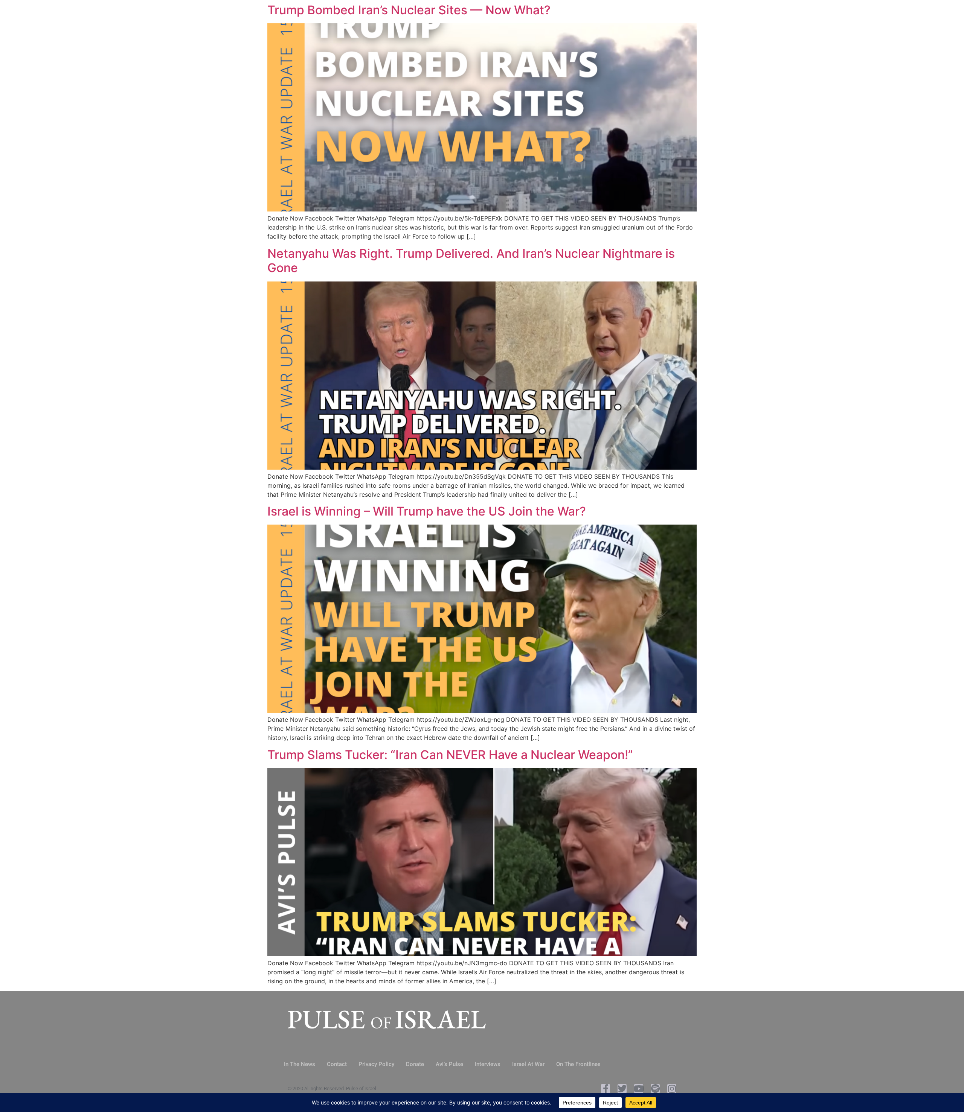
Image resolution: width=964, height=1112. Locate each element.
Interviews (487, 1064)
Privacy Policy (376, 1064)
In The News (299, 1064)
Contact (337, 1064)
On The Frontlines (578, 1064)
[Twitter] (622, 1088)
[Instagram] (671, 1088)
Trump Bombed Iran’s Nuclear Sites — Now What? (409, 10)
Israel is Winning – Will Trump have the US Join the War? (426, 511)
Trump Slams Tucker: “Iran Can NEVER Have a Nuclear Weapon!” (450, 754)
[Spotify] (655, 1088)
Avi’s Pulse (449, 1064)
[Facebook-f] (605, 1088)
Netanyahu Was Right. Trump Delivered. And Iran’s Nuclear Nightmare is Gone (471, 260)
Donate (415, 1064)
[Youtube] (638, 1088)
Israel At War (528, 1064)
